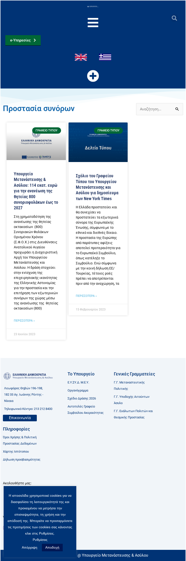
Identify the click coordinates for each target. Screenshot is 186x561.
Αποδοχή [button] (52, 547)
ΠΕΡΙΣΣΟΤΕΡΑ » (24, 320)
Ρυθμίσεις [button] (40, 540)
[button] (174, 18)
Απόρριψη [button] (29, 547)
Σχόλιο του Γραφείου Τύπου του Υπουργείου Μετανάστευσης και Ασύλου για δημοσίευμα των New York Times (97, 187)
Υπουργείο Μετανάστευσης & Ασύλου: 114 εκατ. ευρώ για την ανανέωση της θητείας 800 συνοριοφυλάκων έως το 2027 (36, 190)
